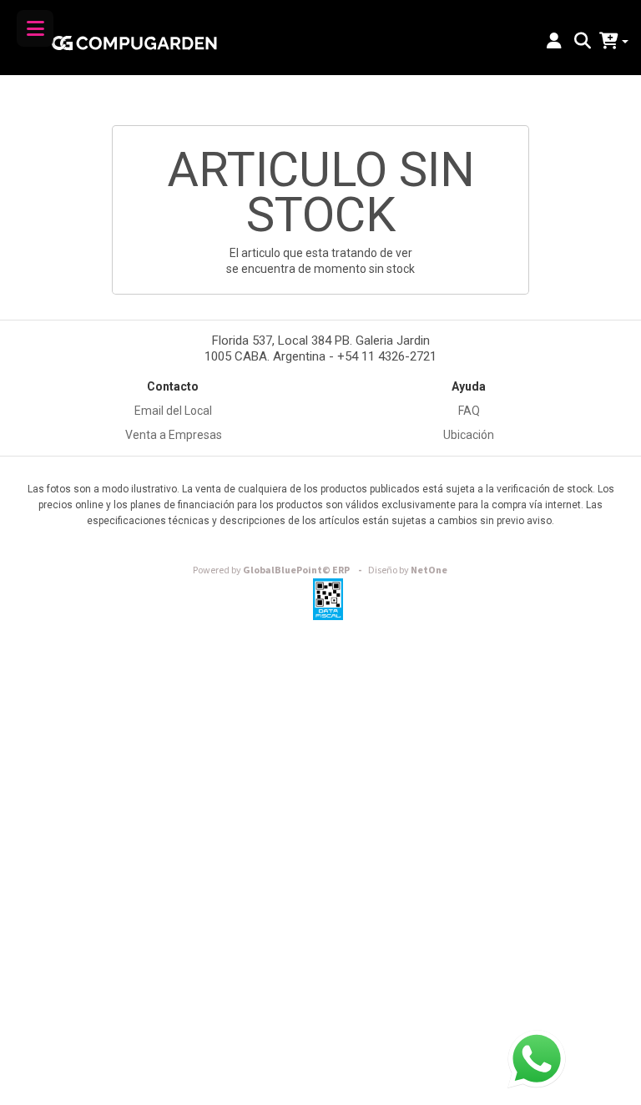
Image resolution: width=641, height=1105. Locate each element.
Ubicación (468, 434)
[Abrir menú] (35, 28)
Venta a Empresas (173, 434)
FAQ (469, 410)
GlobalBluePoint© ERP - (279, 570)
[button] (554, 42)
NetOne (407, 570)
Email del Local (173, 410)
